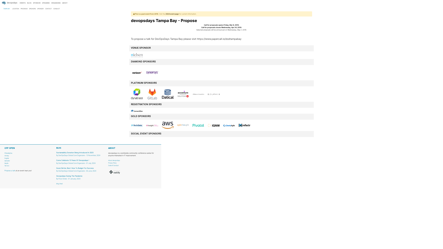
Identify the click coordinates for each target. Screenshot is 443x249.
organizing (56, 3)
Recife (6, 163)
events (23, 3)
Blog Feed (59, 184)
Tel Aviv (6, 166)
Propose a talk (9, 171)
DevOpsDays (11, 3)
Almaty (6, 156)
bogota (6, 158)
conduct (56, 9)
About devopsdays (114, 160)
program (24, 9)
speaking (46, 3)
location (15, 9)
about (64, 3)
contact (48, 9)
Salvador (7, 161)
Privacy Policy (112, 163)
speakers (32, 9)
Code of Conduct (113, 165)
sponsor (36, 3)
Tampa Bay (6, 9)
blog (29, 3)
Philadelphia (8, 153)
